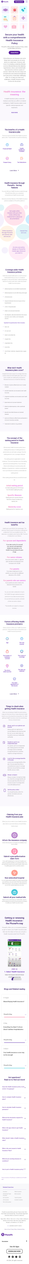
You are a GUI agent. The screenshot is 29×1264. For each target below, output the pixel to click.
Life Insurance (6, 1199)
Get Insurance (19, 1)
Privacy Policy (14, 1229)
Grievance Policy (21, 1229)
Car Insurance (6, 1197)
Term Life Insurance (7, 1202)
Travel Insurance (18, 1197)
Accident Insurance (19, 1199)
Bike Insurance (18, 1193)
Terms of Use (7, 1229)
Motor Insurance (18, 1191)
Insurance (5, 1191)
